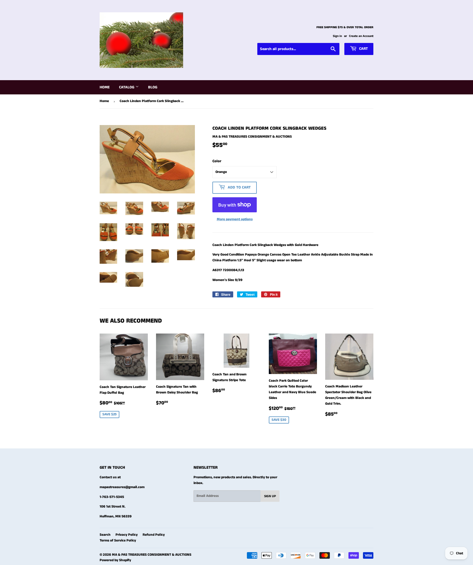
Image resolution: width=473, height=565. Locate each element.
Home (105, 87)
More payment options (235, 219)
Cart (363, 48)
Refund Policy (154, 534)
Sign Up (270, 496)
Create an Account (361, 36)
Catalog (127, 87)
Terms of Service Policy (118, 540)
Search (105, 534)
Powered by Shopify (115, 560)
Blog (152, 87)
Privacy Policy (127, 534)
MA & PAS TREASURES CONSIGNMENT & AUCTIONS (151, 554)
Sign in (337, 36)
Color (216, 161)
